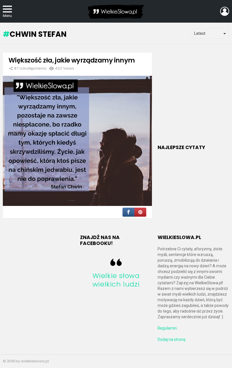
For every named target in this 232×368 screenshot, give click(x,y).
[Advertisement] (195, 99)
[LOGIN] (224, 11)
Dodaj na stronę (171, 339)
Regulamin (167, 328)
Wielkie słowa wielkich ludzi (116, 280)
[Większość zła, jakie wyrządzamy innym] (77, 141)
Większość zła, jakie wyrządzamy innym (71, 60)
